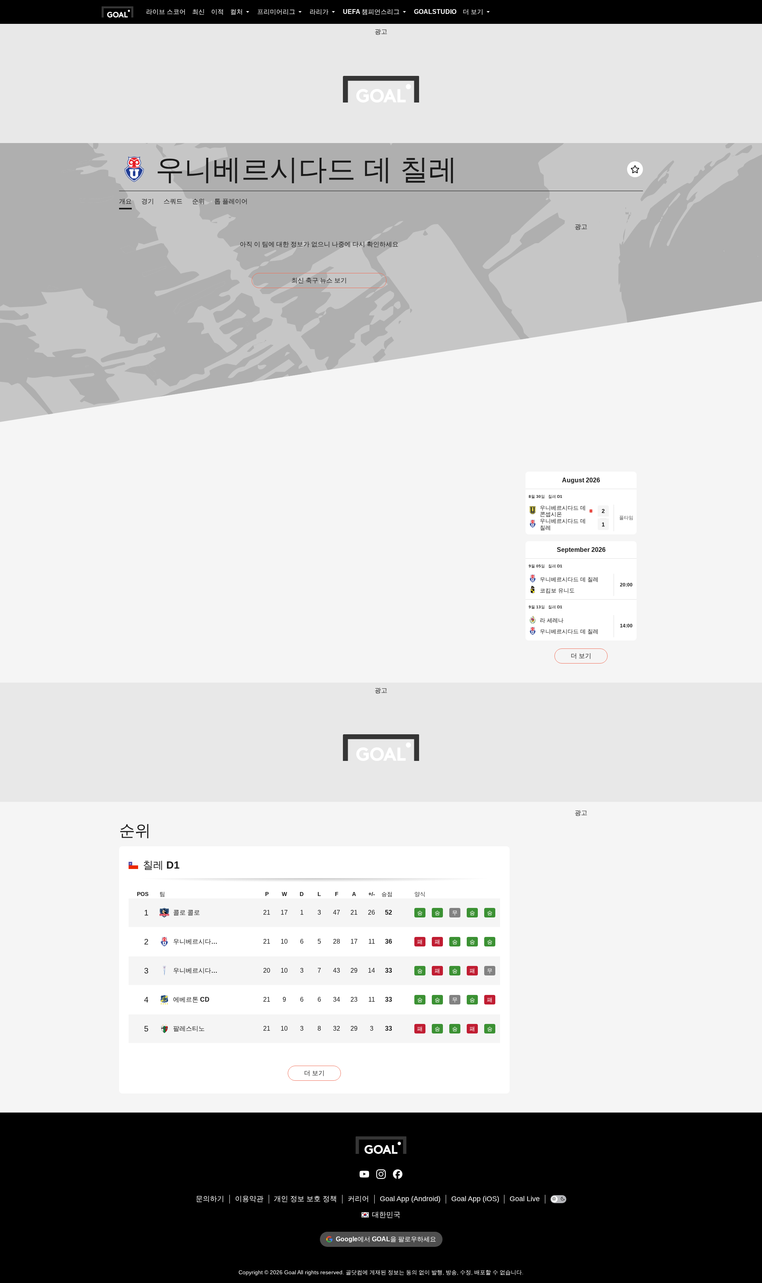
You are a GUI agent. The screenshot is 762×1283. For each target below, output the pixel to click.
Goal (290, 1272)
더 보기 (581, 655)
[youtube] (364, 1176)
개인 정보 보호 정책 (305, 1199)
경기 (147, 201)
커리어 (358, 1199)
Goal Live (525, 1199)
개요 (125, 201)
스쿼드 (173, 201)
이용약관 (249, 1199)
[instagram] (381, 1176)
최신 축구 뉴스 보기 (319, 280)
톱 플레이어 (231, 201)
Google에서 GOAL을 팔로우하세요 (386, 1239)
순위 (198, 201)
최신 (198, 11)
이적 (217, 11)
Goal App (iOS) (475, 1199)
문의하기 (210, 1199)
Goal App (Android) (410, 1199)
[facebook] (397, 1176)
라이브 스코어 (166, 11)
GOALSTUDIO (435, 11)
